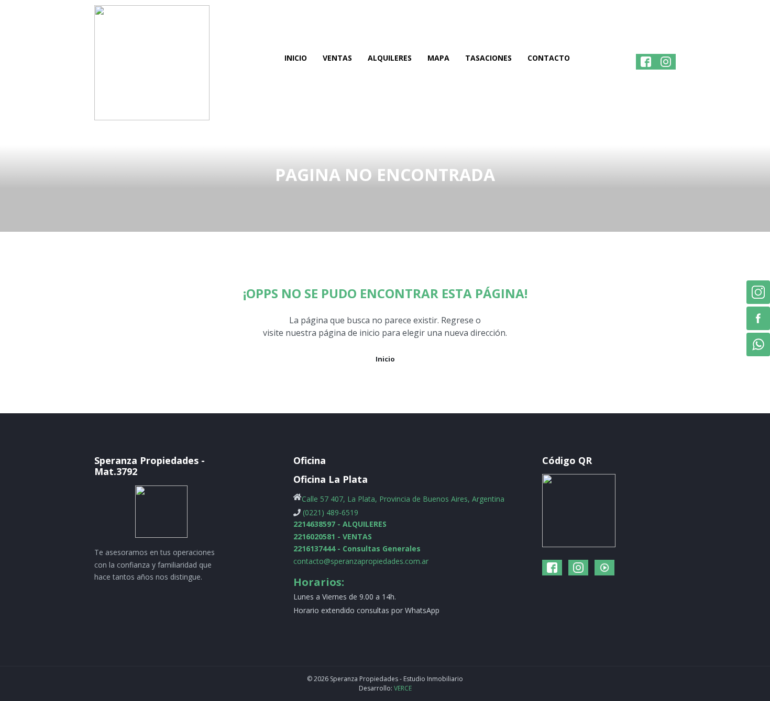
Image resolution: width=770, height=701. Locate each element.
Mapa (438, 58)
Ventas (337, 58)
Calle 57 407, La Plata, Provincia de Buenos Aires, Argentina (403, 499)
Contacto (548, 58)
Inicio (295, 58)
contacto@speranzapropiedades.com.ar (360, 561)
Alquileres (390, 58)
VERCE (403, 688)
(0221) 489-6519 (330, 512)
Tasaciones (488, 58)
